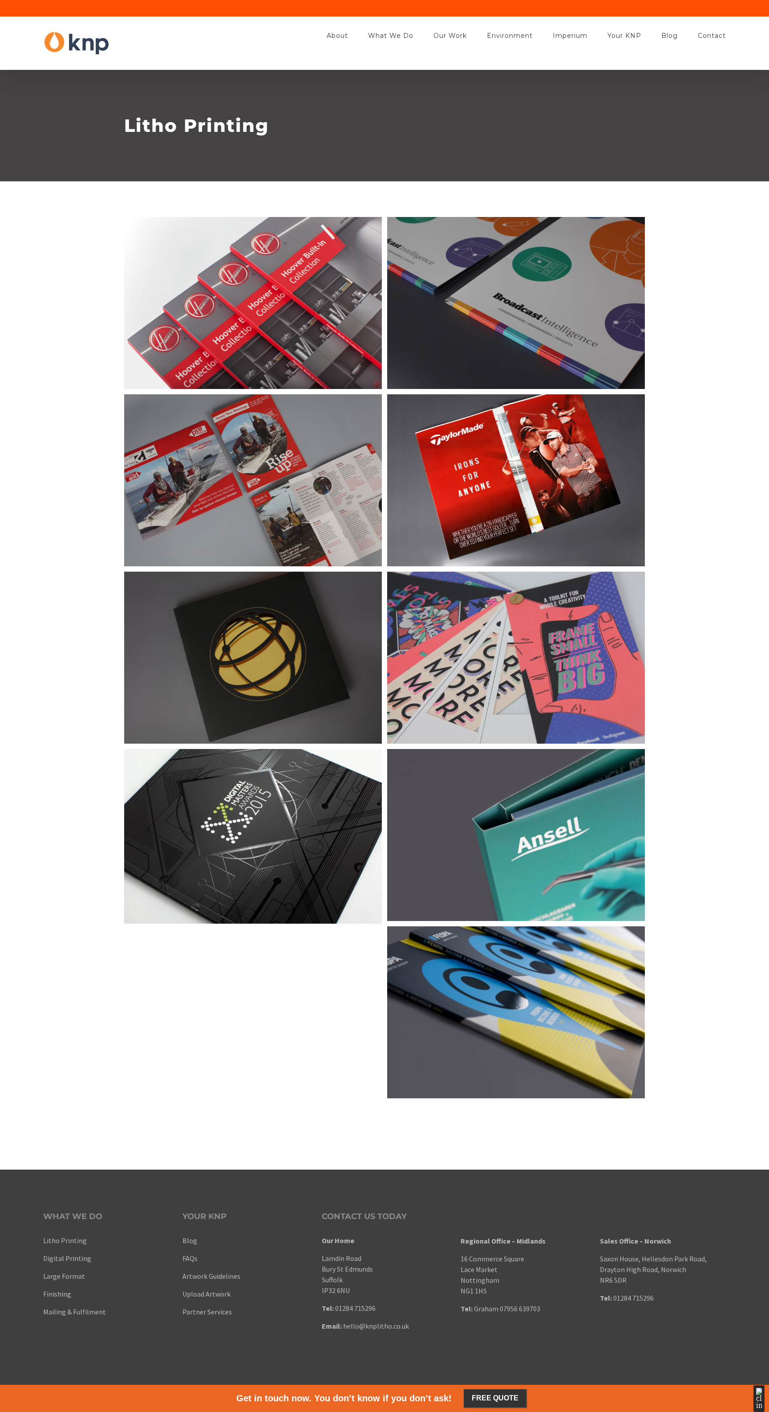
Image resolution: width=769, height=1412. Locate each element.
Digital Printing (68, 1258)
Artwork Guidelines (211, 1276)
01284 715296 (355, 1308)
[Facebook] (185, 1345)
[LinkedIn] (208, 1345)
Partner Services (207, 1311)
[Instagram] (220, 1345)
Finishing (57, 1293)
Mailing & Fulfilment (74, 1311)
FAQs (190, 1258)
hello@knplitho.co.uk (376, 1326)
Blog (189, 1240)
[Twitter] (196, 1345)
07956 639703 (520, 1308)
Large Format (64, 1276)
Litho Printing (65, 1240)
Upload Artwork (206, 1293)
